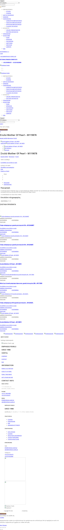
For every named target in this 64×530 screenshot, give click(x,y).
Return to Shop (4, 129)
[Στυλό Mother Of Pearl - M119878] (13, 146)
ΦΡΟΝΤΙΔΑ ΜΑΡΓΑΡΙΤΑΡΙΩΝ (13, 24)
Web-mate (30, 511)
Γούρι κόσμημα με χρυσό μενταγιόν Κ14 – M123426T (16, 244)
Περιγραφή (6, 182)
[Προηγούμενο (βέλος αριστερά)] (0, 529)
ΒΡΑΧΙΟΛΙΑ (9, 39)
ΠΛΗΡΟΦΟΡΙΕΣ (7, 19)
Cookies (2, 517)
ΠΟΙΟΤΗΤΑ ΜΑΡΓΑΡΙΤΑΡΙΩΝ (13, 22)
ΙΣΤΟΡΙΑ (8, 11)
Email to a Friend (5, 171)
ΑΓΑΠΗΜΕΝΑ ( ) (4, 51)
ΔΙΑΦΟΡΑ (8, 47)
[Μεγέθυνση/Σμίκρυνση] (0, 527)
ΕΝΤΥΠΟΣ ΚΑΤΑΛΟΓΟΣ (12, 32)
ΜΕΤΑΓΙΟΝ (9, 45)
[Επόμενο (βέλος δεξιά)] (2, 529)
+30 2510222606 (17, 62)
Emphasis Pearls (17, 511)
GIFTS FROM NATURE (7, 377)
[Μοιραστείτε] (3, 527)
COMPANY (4, 356)
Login (1, 53)
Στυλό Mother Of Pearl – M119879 (10, 322)
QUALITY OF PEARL (7, 371)
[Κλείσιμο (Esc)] (5, 527)
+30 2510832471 (7, 62)
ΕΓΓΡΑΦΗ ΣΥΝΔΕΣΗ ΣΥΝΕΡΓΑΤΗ (8, 59)
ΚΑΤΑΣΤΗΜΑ (6, 35)
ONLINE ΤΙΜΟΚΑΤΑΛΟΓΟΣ (13, 30)
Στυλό (15, 138)
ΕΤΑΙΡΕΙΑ (8, 13)
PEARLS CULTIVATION (7, 368)
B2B (4, 48)
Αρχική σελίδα (3, 138)
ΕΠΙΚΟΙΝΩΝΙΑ (6, 33)
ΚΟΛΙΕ (7, 37)
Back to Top (3, 514)
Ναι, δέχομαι (3, 525)
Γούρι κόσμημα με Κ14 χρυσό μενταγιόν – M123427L (16, 303)
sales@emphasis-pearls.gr (8, 402)
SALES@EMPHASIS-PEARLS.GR (8, 56)
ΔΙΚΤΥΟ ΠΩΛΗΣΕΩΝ (8, 15)
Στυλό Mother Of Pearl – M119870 (10, 264)
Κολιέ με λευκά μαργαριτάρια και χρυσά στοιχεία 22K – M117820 (21, 283)
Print (2, 169)
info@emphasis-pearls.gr (8, 400)
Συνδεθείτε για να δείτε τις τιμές (9, 162)
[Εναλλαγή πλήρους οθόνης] (2, 527)
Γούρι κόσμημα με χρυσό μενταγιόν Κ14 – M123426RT (17, 225)
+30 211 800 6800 (6, 393)
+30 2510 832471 (6, 395)
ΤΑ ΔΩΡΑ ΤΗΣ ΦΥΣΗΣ (12, 26)
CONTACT (4, 359)
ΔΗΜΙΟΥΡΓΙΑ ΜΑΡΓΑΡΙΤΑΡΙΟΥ (14, 20)
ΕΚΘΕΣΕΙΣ (5, 17)
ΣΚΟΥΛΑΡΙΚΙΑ (9, 41)
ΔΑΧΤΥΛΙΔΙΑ (9, 43)
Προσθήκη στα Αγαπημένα (7, 167)
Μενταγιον (10, 138)
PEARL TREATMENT (7, 374)
